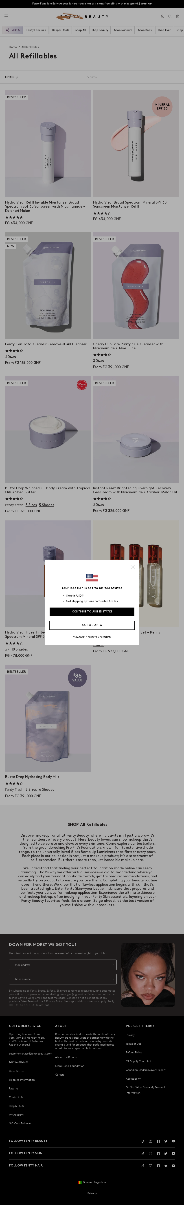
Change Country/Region (92, 637)
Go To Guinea (92, 625)
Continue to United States (92, 611)
